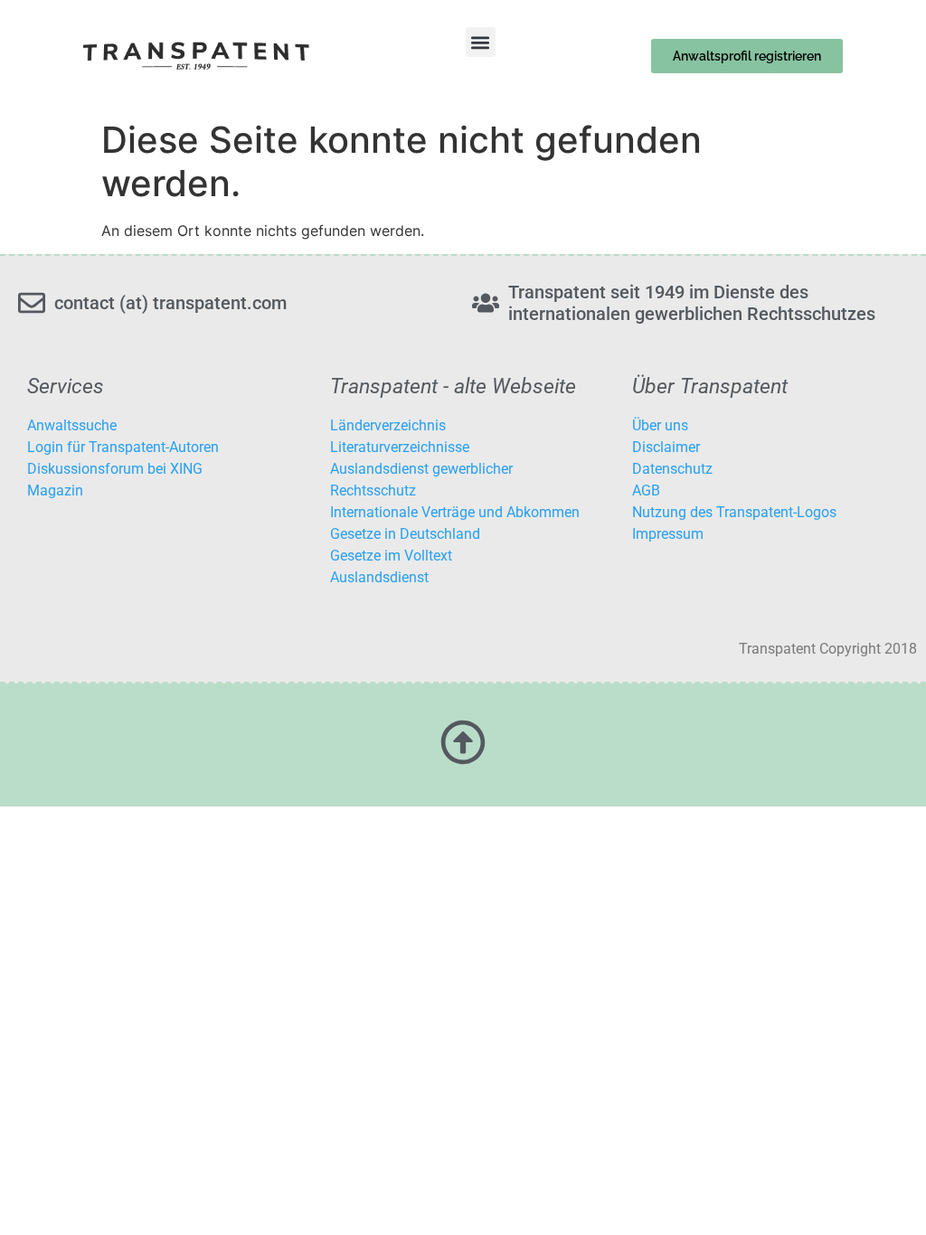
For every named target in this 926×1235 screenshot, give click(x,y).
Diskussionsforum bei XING (115, 468)
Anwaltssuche (72, 425)
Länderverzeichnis (388, 425)
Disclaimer (666, 447)
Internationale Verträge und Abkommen (455, 512)
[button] (481, 42)
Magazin (55, 490)
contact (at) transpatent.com (170, 303)
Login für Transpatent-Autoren (123, 447)
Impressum (668, 533)
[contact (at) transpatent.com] (31, 302)
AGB (646, 490)
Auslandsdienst (379, 577)
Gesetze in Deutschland (405, 533)
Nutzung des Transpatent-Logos (734, 512)
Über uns (660, 425)
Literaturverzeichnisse (399, 447)
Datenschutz (672, 468)
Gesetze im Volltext (391, 555)
